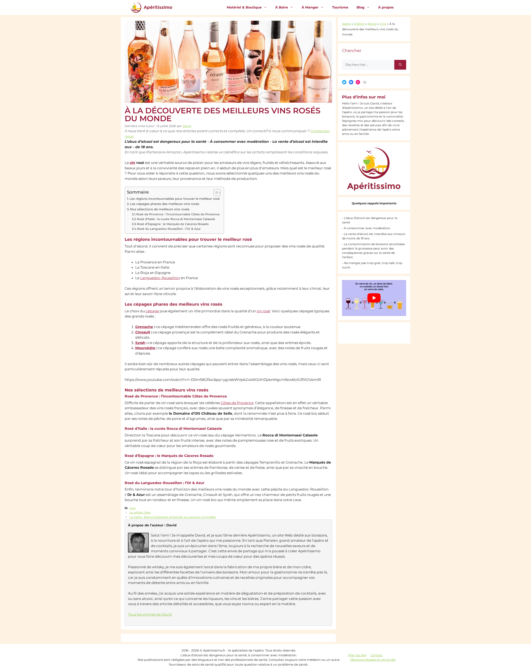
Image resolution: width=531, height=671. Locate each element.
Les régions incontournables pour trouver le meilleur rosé (174, 199)
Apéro (346, 24)
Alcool (372, 24)
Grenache (144, 327)
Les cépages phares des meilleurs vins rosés (164, 204)
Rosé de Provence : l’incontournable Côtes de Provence (178, 214)
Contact (376, 655)
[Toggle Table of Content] (215, 192)
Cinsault (142, 332)
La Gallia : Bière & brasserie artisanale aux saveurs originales (172, 517)
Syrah (140, 343)
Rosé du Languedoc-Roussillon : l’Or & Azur (169, 228)
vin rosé (263, 311)
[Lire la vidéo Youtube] (374, 298)
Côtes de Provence (237, 403)
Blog (360, 7)
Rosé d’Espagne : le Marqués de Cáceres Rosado (173, 224)
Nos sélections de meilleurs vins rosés (160, 209)
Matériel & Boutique (244, 7)
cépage (152, 311)
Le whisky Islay (140, 512)
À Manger (310, 7)
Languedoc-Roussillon (160, 278)
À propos (386, 7)
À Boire (281, 7)
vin (132, 163)
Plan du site (357, 655)
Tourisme (340, 7)
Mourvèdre (145, 348)
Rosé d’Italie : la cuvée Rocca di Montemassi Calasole (176, 219)
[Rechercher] (400, 65)
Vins (132, 508)
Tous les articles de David (150, 614)
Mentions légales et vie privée (373, 660)
